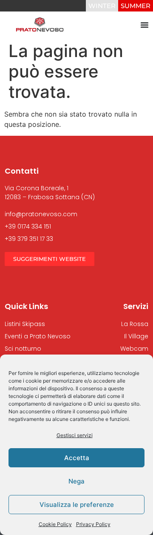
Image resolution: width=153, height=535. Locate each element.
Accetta (76, 458)
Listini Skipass (25, 324)
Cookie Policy (55, 524)
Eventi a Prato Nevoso (38, 336)
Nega (76, 481)
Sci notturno (23, 348)
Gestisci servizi (75, 435)
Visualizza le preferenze (77, 505)
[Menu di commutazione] (144, 24)
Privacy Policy (93, 524)
